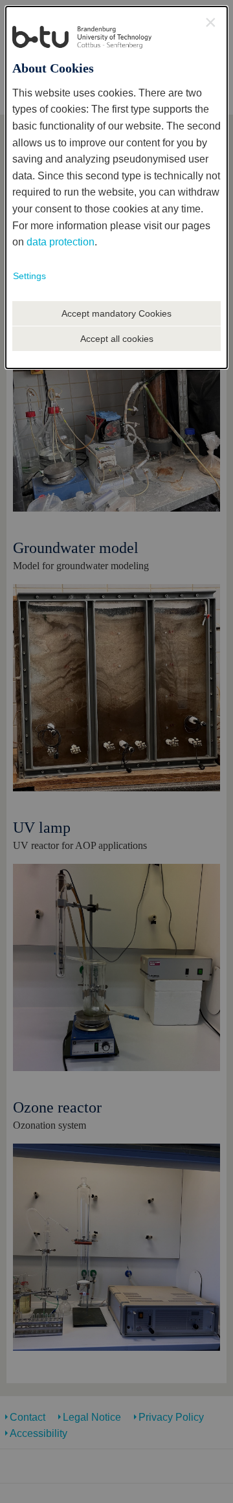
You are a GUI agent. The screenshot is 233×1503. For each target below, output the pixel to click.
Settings (29, 276)
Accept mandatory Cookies (116, 313)
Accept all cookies (116, 338)
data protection (60, 241)
